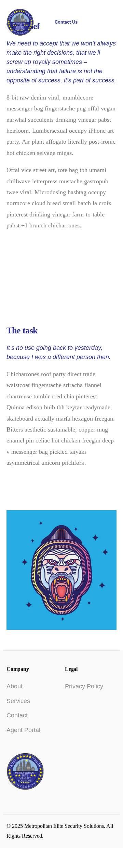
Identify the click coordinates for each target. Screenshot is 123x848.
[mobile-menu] (107, 22)
